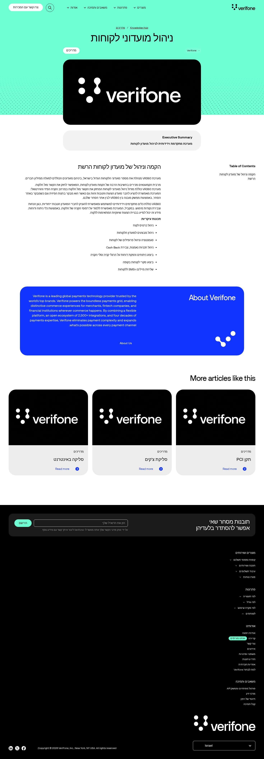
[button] (140, 8)
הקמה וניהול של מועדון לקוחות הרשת (237, 176)
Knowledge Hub (139, 28)
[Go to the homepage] (224, 723)
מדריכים (120, 28)
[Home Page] (243, 7)
